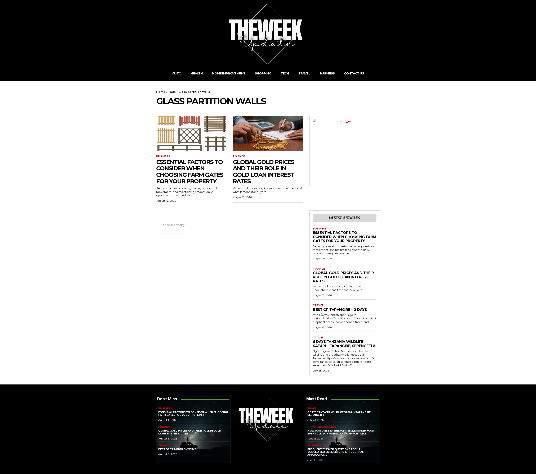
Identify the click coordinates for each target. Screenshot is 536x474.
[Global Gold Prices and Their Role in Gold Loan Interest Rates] (268, 133)
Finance (239, 156)
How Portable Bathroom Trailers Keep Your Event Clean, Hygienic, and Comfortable (340, 432)
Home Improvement (322, 427)
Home (160, 92)
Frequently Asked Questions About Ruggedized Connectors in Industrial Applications (335, 452)
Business (163, 156)
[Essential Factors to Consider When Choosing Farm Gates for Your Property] (191, 133)
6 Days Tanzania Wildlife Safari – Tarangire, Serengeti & (344, 343)
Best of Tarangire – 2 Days (340, 309)
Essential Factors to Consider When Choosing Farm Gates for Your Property (189, 171)
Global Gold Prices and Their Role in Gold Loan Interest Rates (263, 171)
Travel (318, 305)
